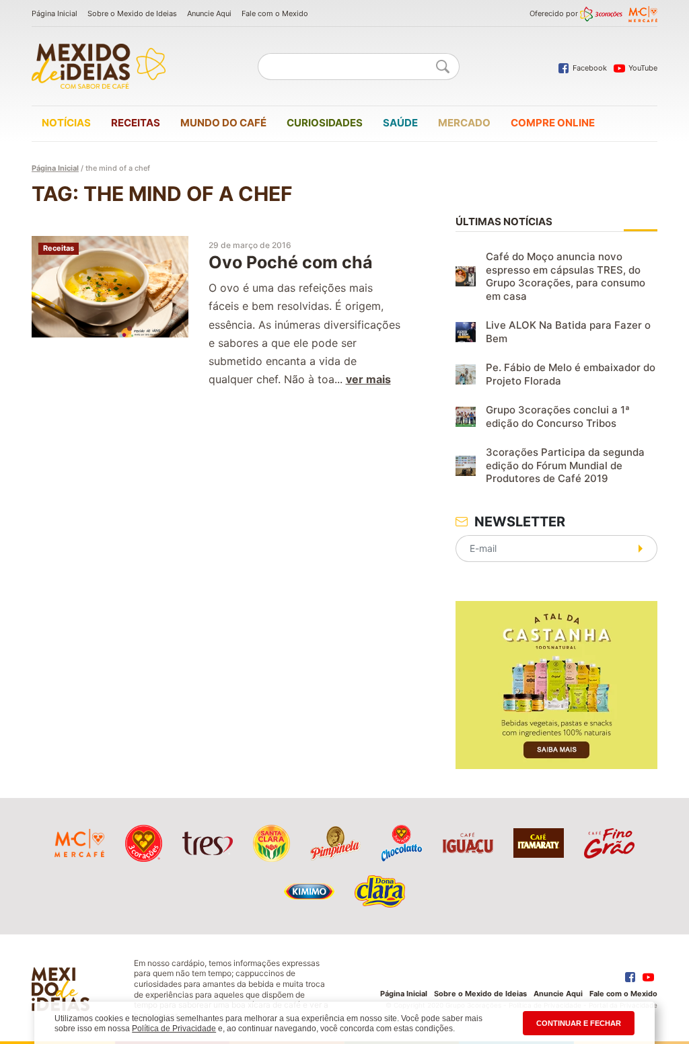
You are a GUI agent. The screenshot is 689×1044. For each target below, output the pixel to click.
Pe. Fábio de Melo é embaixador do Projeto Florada (570, 374)
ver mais (368, 379)
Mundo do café (223, 122)
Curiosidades (325, 122)
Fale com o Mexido (275, 13)
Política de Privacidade (174, 1028)
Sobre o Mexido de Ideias (132, 13)
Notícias (66, 122)
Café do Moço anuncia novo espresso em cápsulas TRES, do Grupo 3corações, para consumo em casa (565, 276)
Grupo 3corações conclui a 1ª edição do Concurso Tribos (558, 416)
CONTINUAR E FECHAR (578, 1023)
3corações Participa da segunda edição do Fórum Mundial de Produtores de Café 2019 (565, 465)
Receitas (135, 122)
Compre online (553, 122)
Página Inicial (54, 13)
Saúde (400, 122)
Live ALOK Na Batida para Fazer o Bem (568, 332)
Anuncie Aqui (209, 13)
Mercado (464, 122)
